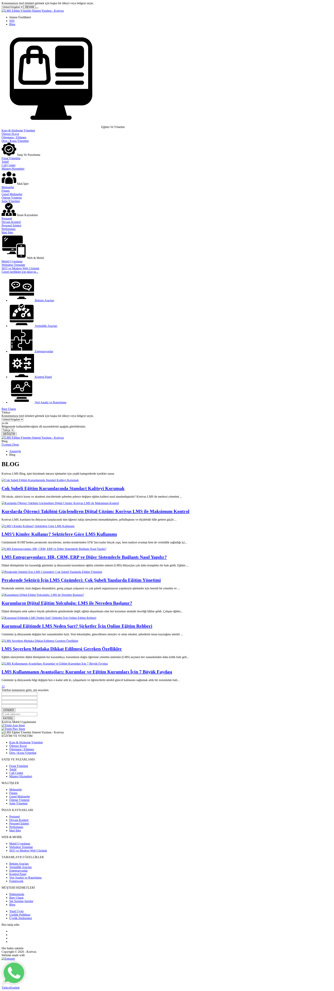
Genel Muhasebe (12, 194)
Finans (6, 190)
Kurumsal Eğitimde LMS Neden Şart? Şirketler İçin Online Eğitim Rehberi (77, 626)
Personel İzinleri (11, 225)
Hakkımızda (16, 894)
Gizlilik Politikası (19, 914)
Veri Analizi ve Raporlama (25, 877)
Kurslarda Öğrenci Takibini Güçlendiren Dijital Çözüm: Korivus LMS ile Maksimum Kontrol (95, 511)
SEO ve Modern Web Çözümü (20, 268)
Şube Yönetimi (11, 201)
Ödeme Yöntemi (12, 197)
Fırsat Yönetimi (11, 158)
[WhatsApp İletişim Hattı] (14, 984)
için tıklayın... (20, 271)
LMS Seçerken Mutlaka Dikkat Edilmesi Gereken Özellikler (62, 648)
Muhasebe (8, 187)
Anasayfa (15, 451)
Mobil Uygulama (12, 261)
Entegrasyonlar (18, 870)
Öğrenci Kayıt (10, 134)
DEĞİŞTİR (9, 434)
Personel (7, 218)
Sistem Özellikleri (20, 17)
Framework (16, 881)
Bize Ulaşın (9, 409)
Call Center (8, 165)
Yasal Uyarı (16, 911)
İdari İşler (7, 232)
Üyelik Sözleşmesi (20, 918)
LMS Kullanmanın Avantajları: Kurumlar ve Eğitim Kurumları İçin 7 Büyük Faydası (87, 671)
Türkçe (6, 987)
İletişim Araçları (19, 863)
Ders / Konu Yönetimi (15, 141)
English (15, 987)
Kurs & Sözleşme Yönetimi (18, 130)
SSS (11, 20)
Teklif (5, 161)
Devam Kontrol (11, 222)
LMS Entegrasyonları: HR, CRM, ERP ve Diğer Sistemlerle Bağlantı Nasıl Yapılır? (84, 557)
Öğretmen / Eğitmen (14, 137)
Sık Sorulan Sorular (21, 901)
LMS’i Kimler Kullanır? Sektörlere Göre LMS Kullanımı (59, 534)
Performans (8, 229)
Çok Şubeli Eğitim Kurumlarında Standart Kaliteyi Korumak (63, 488)
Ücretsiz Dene (10, 444)
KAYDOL (8, 718)
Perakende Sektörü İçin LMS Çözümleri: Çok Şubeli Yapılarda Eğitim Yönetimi (81, 580)
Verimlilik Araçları (20, 867)
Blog (12, 24)
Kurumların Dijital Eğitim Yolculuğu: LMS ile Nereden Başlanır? (67, 603)
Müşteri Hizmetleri (13, 168)
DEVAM (29, 7)
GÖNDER (8, 710)
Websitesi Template (13, 264)
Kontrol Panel (17, 874)
